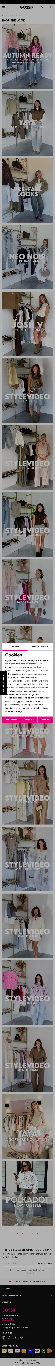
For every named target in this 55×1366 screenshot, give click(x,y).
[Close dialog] (52, 668)
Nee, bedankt (19, 694)
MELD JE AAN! (19, 692)
